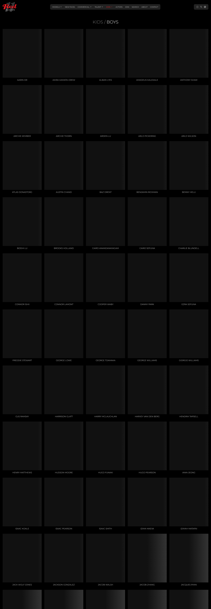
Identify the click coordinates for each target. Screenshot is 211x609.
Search (135, 7)
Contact (154, 7)
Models (57, 7)
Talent (99, 7)
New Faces (70, 7)
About (144, 7)
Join (127, 7)
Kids (109, 7)
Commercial (85, 7)
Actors (119, 7)
